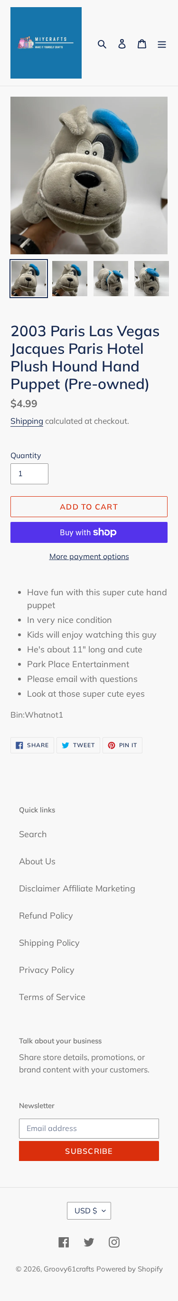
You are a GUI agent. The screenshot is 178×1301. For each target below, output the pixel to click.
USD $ (86, 1210)
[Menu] (162, 43)
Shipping (26, 421)
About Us (37, 861)
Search (33, 834)
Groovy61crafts (69, 1268)
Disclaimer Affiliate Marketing (77, 888)
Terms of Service (52, 996)
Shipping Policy (49, 942)
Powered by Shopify (129, 1268)
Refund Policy (46, 915)
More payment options (89, 556)
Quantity (25, 455)
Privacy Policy (47, 969)
